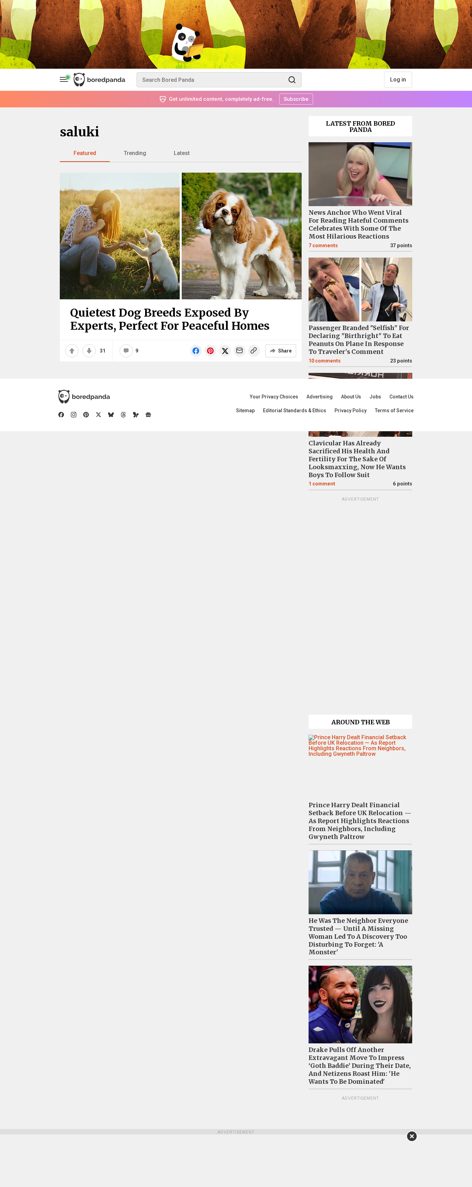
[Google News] (148, 414)
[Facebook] (61, 414)
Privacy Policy (350, 410)
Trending (135, 153)
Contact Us (401, 396)
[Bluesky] (111, 414)
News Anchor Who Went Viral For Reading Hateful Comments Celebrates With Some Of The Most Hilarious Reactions (358, 224)
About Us (351, 396)
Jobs (375, 396)
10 (325, 361)
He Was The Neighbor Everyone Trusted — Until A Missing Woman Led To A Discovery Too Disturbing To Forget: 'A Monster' (358, 936)
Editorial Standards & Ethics (294, 410)
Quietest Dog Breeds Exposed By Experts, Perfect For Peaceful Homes (170, 319)
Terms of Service (394, 410)
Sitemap (245, 410)
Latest (182, 153)
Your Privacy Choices (274, 396)
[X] (98, 414)
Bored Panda (84, 397)
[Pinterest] (86, 414)
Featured (85, 153)
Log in (398, 79)
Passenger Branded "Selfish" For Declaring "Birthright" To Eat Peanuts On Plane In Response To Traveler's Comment (359, 340)
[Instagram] (73, 414)
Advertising (319, 396)
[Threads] (123, 414)
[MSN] (136, 414)
